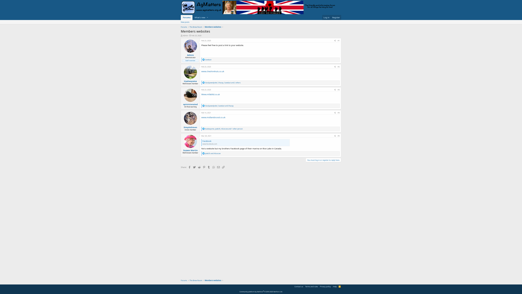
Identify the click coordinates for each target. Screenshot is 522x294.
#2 (339, 67)
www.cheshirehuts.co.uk (212, 71)
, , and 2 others (223, 83)
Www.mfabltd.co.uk (210, 94)
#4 (339, 113)
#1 (339, 40)
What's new (200, 17)
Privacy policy (325, 286)
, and (219, 106)
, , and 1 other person (224, 129)
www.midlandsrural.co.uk (213, 117)
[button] (207, 17)
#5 (339, 136)
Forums (186, 17)
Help (335, 286)
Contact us (298, 286)
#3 (339, 90)
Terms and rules (311, 286)
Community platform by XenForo (261, 292)
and (212, 153)
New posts (185, 22)
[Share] (335, 40)
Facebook (206, 141)
